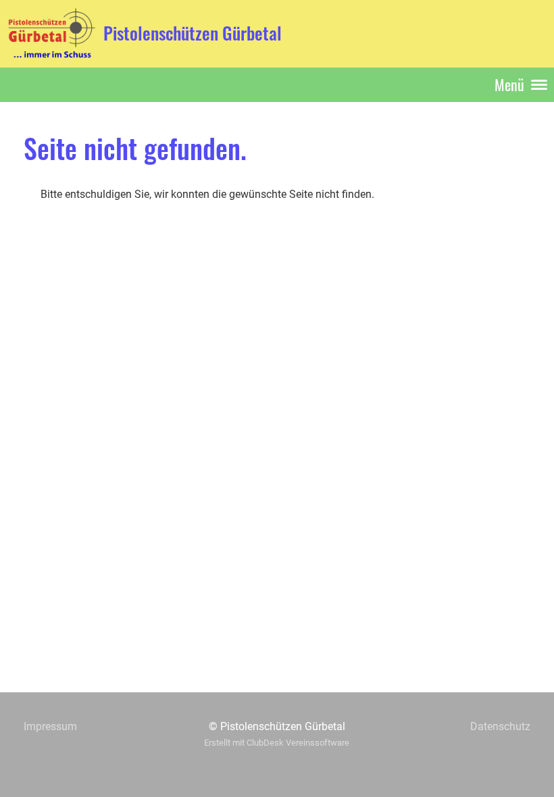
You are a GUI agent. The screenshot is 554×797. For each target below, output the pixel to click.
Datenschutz (500, 726)
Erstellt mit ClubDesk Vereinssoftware (276, 743)
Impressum (50, 726)
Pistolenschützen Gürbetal (192, 33)
